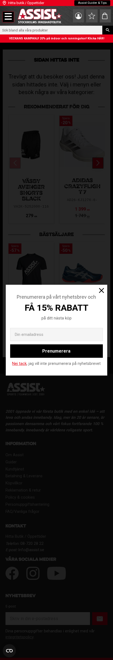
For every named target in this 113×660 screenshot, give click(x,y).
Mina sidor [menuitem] (78, 15)
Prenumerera (56, 351)
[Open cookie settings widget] (9, 650)
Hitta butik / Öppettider (26, 3)
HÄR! (100, 38)
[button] (8, 17)
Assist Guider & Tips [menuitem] (92, 3)
